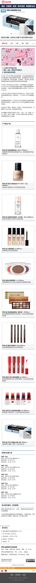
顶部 (33, 570)
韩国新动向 (30, 6)
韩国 (5, 568)
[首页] (1, 568)
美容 (14, 6)
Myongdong (21, 554)
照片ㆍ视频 (25, 43)
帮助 (16, 578)
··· (33, 43)
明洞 (23, 549)
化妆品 (26, 552)
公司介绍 (24, 578)
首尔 (9, 568)
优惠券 (9, 6)
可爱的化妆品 (13, 554)
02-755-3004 (6, 534)
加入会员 (11, 578)
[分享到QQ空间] (5, 571)
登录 (12, 575)
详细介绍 (4, 43)
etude (30, 549)
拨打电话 (13, 534)
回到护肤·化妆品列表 (18, 565)
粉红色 (18, 549)
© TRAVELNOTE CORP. (18, 580)
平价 (15, 552)
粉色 (2, 549)
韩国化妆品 (4, 554)
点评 (11, 43)
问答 (17, 43)
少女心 (20, 552)
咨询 (20, 578)
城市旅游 (21, 6)
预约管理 (17, 575)
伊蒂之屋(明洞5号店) (7, 552)
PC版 (23, 575)
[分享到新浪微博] (2, 571)
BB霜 (6, 549)
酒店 (3, 6)
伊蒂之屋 (12, 549)
